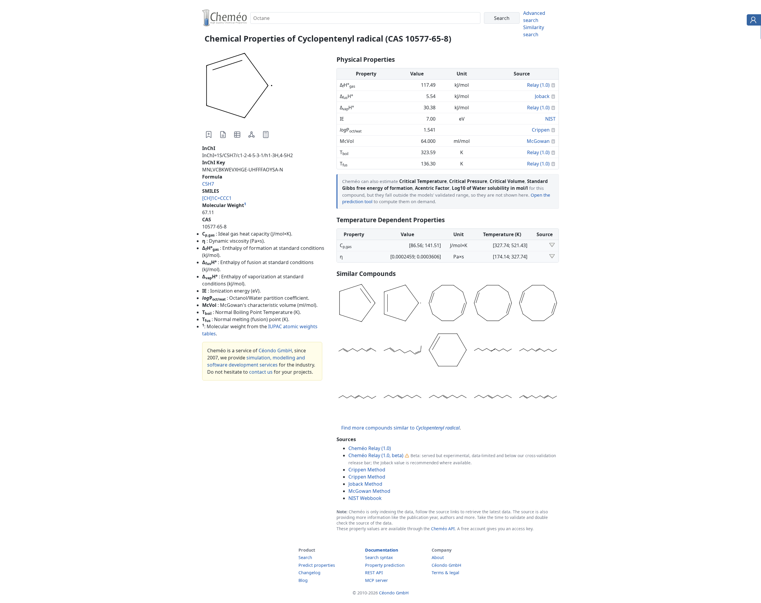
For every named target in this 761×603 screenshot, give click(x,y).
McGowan (538, 141)
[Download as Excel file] (237, 134)
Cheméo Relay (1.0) (369, 448)
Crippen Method (366, 469)
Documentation (381, 550)
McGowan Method (369, 491)
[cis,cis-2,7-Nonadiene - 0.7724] (357, 350)
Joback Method (365, 484)
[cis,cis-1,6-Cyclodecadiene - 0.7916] (447, 304)
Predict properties (316, 565)
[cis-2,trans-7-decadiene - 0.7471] (538, 397)
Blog (303, 580)
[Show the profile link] (752, 20)
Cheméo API (443, 528)
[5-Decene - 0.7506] (493, 350)
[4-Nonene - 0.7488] (447, 397)
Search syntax (379, 557)
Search (305, 557)
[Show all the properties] (552, 245)
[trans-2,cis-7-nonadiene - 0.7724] (402, 350)
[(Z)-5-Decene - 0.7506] (538, 350)
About (438, 557)
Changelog (309, 572)
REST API (374, 572)
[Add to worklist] (208, 134)
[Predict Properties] (265, 134)
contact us (261, 372)
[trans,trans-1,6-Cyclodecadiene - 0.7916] (493, 304)
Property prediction (385, 565)
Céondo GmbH (275, 350)
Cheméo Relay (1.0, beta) (375, 455)
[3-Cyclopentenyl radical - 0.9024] (402, 304)
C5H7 (208, 184)
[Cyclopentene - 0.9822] (357, 304)
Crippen (541, 130)
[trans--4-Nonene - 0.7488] (402, 397)
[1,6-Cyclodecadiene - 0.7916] (538, 304)
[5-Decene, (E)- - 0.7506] (357, 397)
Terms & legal (445, 572)
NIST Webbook (365, 498)
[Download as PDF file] (222, 134)
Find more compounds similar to (400, 427)
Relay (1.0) (538, 85)
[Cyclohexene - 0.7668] (447, 350)
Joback (542, 96)
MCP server (376, 580)
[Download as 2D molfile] (251, 134)
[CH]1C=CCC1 (217, 198)
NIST (550, 119)
